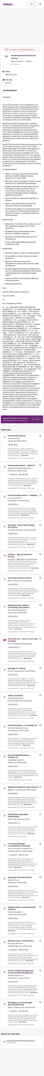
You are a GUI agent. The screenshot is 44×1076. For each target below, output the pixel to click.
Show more (24, 455)
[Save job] (40, 436)
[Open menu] (40, 4)
